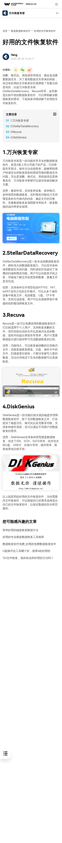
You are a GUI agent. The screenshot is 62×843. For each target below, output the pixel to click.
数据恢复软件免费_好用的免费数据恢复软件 (29, 544)
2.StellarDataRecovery (24, 126)
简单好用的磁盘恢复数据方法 (20, 530)
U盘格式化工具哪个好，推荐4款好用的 (26, 551)
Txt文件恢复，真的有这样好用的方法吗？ (28, 558)
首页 (5, 31)
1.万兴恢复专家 (19, 120)
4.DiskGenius (18, 137)
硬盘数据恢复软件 (20, 31)
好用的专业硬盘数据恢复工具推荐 (23, 537)
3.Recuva (15, 132)
